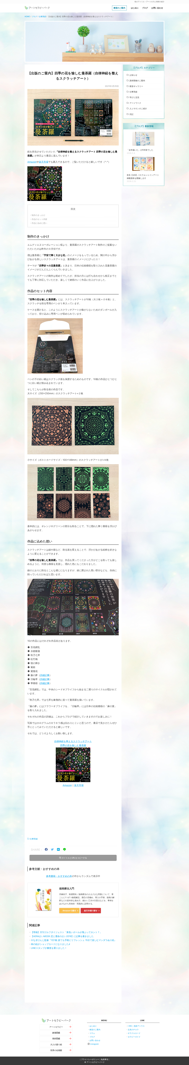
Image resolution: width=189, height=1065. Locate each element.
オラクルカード (134, 1033)
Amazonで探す (69, 910)
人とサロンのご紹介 (138, 108)
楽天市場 (43, 161)
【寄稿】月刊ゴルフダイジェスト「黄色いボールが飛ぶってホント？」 (66, 932)
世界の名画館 (56, 1050)
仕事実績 (42, 17)
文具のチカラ (133, 1029)
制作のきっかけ (38, 215)
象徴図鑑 (56, 1032)
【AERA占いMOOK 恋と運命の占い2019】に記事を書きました (62, 936)
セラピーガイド (134, 1037)
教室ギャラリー (136, 86)
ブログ (145, 8)
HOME (27, 17)
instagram (94, 1044)
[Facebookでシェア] (46, 849)
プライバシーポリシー (90, 1059)
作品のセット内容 (39, 219)
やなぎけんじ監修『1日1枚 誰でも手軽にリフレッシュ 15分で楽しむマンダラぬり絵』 (73, 940)
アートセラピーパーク (37, 8)
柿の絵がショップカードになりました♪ (50, 944)
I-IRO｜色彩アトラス (136, 1026)
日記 (131, 114)
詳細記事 (44, 675)
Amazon (32, 161)
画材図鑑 (56, 1038)
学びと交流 (134, 97)
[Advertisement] (73, 812)
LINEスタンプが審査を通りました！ (49, 948)
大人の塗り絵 (56, 1044)
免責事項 (104, 1059)
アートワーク (135, 103)
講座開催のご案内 (137, 80)
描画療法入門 (66, 888)
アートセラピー (56, 1027)
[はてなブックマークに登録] (58, 849)
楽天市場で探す (91, 910)
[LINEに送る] (64, 849)
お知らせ (133, 75)
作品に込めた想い (39, 223)
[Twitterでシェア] (52, 849)
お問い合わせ (157, 8)
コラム (92, 1033)
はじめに (135, 8)
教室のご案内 (119, 8)
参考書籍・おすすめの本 (59, 876)
